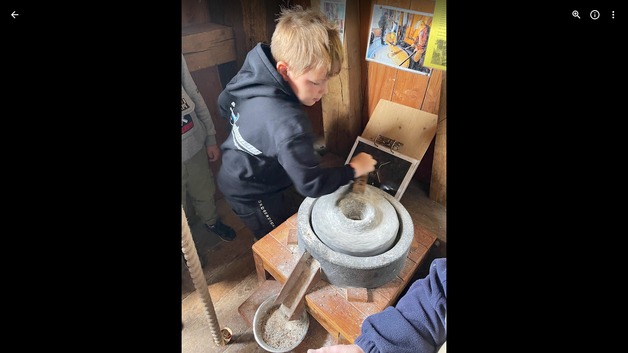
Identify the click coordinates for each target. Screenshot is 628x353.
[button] (26, 176)
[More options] (613, 15)
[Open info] (595, 15)
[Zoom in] (576, 15)
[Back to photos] (15, 15)
